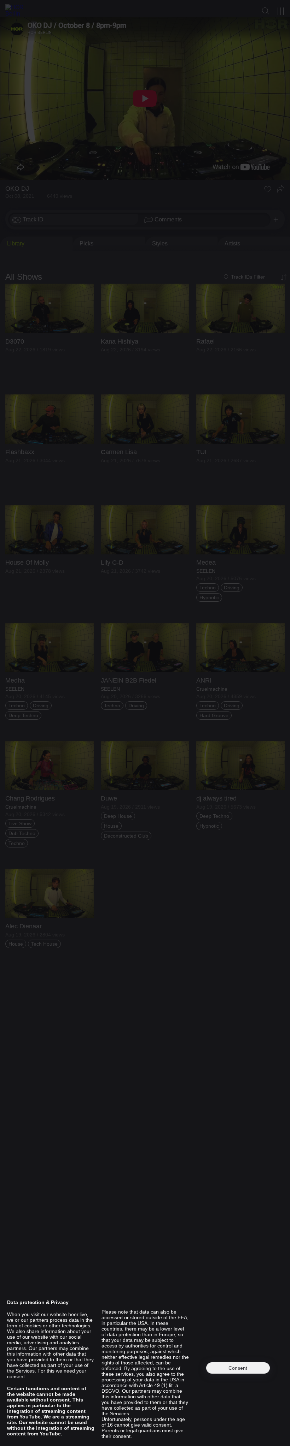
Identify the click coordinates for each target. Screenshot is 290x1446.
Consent (237, 1368)
